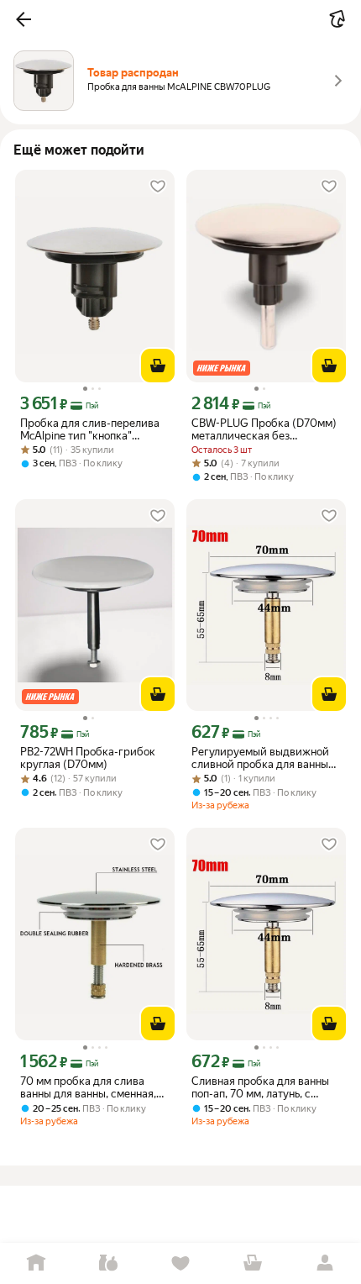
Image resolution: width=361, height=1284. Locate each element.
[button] (23, 19)
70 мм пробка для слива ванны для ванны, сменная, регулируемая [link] (88, 1087)
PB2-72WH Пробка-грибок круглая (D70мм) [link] (87, 758)
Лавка (108, 1263)
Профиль (325, 1263)
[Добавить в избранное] (158, 186)
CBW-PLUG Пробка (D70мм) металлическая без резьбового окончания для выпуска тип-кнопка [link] (264, 429)
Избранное (180, 1263)
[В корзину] (157, 365)
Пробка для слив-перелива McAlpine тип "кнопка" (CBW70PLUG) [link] (90, 429)
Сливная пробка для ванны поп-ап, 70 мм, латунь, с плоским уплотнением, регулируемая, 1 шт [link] (260, 1087)
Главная (36, 1263)
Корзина (253, 1263)
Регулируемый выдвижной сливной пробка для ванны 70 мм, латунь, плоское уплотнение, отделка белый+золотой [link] (260, 758)
